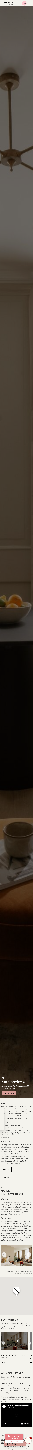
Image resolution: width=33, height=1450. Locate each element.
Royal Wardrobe (24, 1145)
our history (19, 1163)
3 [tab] (12, 1346)
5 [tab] (18, 1346)
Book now (6, 1169)
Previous (4, 1254)
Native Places (8, 3)
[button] (16, 1291)
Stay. (3, 1362)
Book (24, 3)
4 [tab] (15, 1346)
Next (29, 1254)
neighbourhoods (7, 1128)
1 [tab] (7, 1346)
